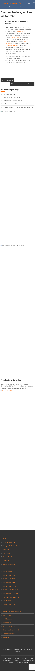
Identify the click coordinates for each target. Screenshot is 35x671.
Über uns (24, 658)
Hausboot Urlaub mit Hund (11, 630)
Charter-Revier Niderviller (10, 590)
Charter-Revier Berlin (9, 582)
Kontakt (16, 658)
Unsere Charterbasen (9, 564)
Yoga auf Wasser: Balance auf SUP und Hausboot (18, 107)
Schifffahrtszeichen (9, 626)
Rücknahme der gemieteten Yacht (22, 84)
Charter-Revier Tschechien (11, 593)
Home (4, 538)
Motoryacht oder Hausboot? (11, 546)
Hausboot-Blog (7, 637)
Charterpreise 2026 (8, 615)
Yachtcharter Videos (9, 633)
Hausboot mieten (8, 557)
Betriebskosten (7, 619)
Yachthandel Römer (22, 662)
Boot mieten (6, 549)
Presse (11, 662)
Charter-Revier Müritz (9, 575)
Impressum (17, 660)
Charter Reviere (7, 571)
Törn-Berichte (7, 601)
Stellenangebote (28, 660)
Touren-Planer (15, 37)
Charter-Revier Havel (9, 579)
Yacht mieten (7, 553)
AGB (31, 658)
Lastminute (6, 560)
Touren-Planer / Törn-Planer (11, 597)
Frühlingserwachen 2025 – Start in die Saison (16, 104)
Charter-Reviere (21, 31)
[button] (17, 22)
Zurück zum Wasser (9, 94)
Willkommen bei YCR (9, 542)
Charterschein (7, 622)
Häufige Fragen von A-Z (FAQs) (12, 611)
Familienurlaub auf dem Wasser (12, 100)
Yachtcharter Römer (13, 3)
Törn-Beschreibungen (12, 45)
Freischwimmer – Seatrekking (12, 97)
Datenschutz (6, 660)
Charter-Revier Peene (9, 586)
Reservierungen (7, 80)
